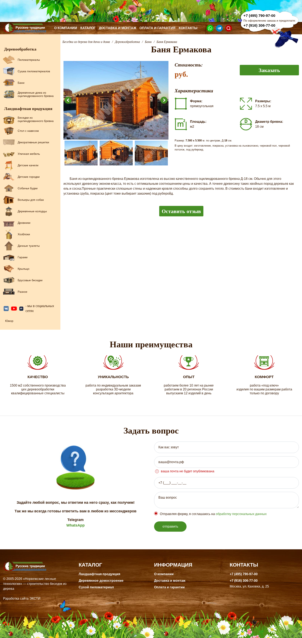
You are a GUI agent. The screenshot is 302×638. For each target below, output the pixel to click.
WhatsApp (75, 525)
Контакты (188, 28)
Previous (68, 100)
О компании (65, 28)
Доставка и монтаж (117, 28)
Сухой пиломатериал (96, 587)
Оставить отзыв (181, 211)
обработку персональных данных (241, 514)
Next (163, 100)
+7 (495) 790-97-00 (259, 16)
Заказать (269, 70)
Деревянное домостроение (101, 580)
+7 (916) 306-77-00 (259, 25)
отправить (170, 526)
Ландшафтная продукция (99, 574)
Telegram (75, 520)
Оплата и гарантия (157, 28)
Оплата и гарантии (169, 587)
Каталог (88, 28)
